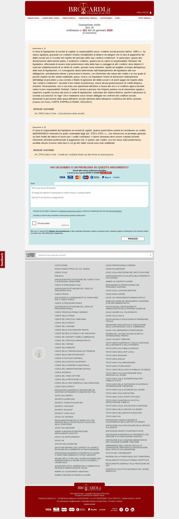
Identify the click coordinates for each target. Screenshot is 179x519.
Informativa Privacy (88, 501)
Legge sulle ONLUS (115, 316)
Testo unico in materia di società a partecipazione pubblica (122, 401)
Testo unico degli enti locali (120, 352)
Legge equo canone (115, 294)
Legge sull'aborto (64, 396)
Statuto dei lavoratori (66, 444)
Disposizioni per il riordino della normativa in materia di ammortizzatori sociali (77, 467)
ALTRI (117, 18)
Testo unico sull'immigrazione (120, 363)
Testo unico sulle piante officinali (123, 397)
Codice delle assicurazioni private (72, 330)
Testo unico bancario (116, 355)
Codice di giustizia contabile (69, 358)
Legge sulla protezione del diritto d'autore (127, 272)
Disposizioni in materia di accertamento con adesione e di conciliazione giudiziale (127, 436)
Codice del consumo (64, 326)
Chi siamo (111, 501)
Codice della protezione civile (70, 379)
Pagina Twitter (127, 509)
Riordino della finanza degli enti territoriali (128, 457)
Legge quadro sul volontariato (121, 312)
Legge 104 (59, 440)
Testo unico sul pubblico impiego (122, 348)
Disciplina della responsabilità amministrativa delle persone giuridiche (125, 308)
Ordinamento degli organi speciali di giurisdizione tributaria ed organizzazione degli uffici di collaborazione (127, 448)
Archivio (119, 501)
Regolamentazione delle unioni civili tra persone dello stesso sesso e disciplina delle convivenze (75, 422)
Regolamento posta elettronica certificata (127, 460)
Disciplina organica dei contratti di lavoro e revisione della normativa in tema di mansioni (77, 449)
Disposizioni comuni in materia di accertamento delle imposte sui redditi (125, 421)
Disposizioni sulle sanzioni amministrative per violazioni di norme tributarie (126, 441)
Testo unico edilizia (115, 359)
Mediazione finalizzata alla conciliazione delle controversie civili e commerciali (126, 326)
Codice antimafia (63, 372)
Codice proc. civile (50, 18)
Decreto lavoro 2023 (65, 399)
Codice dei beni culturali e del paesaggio (75, 333)
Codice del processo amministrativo (73, 341)
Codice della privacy (65, 323)
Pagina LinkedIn (132, 509)
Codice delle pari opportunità (70, 355)
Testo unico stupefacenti (118, 366)
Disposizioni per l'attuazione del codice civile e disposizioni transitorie (77, 281)
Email (33, 183)
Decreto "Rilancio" (64, 410)
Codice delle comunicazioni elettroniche (75, 351)
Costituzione (106, 18)
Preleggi (59, 276)
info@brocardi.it (74, 501)
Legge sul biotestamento (67, 437)
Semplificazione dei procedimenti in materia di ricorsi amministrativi (127, 302)
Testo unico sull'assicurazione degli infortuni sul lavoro (124, 374)
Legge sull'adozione (65, 428)
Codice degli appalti (64, 387)
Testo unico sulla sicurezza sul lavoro (125, 390)
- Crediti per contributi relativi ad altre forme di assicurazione (74, 154)
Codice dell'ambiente (65, 348)
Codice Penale (68, 18)
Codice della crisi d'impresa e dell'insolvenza (77, 383)
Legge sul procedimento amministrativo (125, 298)
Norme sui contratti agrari (119, 282)
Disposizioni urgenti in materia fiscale (124, 431)
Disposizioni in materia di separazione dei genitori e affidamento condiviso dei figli (75, 391)
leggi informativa (115, 211)
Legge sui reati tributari (118, 339)
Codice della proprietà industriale (72, 365)
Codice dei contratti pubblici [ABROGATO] (74, 337)
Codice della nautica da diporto (70, 362)
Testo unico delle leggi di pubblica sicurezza (128, 370)
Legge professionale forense (120, 265)
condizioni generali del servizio (70, 211)
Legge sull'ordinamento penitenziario (124, 330)
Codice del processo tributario (70, 319)
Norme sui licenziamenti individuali (72, 472)
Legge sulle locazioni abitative (121, 291)
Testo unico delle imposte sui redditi (124, 409)
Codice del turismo (64, 344)
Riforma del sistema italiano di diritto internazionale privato (124, 335)
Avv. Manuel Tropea (97, 495)
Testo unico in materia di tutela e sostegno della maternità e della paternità (127, 344)
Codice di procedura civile (68, 285)
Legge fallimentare (115, 269)
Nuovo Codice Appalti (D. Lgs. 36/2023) (72, 269)
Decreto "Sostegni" (64, 406)
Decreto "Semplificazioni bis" (69, 403)
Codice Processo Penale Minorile (71, 312)
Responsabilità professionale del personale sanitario (123, 286)
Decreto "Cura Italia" (65, 413)
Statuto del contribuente (118, 453)
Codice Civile (33, 18)
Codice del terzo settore (67, 376)
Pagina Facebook (121, 509)
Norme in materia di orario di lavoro (72, 475)
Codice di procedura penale (68, 303)
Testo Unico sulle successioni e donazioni (126, 406)
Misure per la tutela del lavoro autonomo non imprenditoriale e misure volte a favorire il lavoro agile (78, 461)
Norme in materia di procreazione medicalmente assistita (71, 432)
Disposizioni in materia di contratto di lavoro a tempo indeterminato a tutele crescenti (77, 454)
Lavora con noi (89, 504)
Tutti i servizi (144, 18)
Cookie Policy (102, 501)
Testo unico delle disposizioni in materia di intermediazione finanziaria (127, 385)
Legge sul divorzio (64, 417)
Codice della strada (65, 316)
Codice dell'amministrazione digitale (73, 369)
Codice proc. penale (87, 18)
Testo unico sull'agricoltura (120, 393)
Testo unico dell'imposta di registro (124, 413)
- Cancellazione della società (59, 113)
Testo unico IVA (113, 416)
